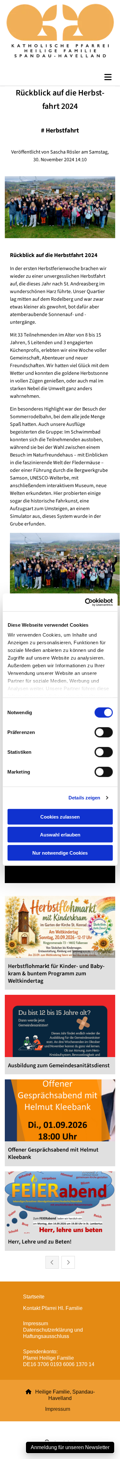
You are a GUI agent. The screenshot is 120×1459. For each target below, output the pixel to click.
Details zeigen (84, 797)
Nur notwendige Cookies (60, 852)
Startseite (33, 1296)
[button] (60, 77)
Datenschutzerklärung (37, 1425)
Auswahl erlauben (60, 834)
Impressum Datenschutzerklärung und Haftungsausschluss (53, 1330)
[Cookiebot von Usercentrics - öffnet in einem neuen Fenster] (85, 602)
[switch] (103, 732)
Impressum (57, 1409)
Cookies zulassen (60, 816)
